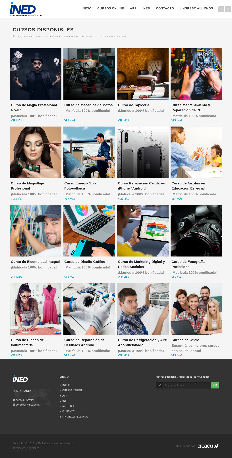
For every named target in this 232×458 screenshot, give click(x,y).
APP (64, 396)
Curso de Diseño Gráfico (87, 264)
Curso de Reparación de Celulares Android (87, 345)
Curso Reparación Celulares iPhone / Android (141, 188)
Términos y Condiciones (26, 448)
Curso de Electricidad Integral (35, 264)
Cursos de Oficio (195, 345)
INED (65, 401)
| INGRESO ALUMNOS (75, 417)
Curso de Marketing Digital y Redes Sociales (141, 267)
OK (215, 385)
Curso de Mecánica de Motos (88, 108)
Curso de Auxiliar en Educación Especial (194, 188)
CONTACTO (69, 411)
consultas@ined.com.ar (29, 405)
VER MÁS (16, 120)
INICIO (66, 385)
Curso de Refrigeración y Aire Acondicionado (142, 345)
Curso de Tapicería (141, 108)
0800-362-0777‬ (25, 400)
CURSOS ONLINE (72, 390)
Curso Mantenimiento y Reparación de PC (194, 110)
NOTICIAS (68, 406)
